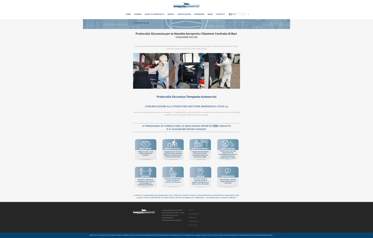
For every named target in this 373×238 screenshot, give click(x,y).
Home (190, 210)
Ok (274, 235)
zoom (142, 74)
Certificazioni (192, 217)
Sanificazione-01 (150, 66)
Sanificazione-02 (186, 66)
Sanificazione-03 (222, 66)
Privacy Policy (192, 225)
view (150, 74)
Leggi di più (279, 235)
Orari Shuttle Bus (193, 214)
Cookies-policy (193, 221)
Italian (233, 14)
